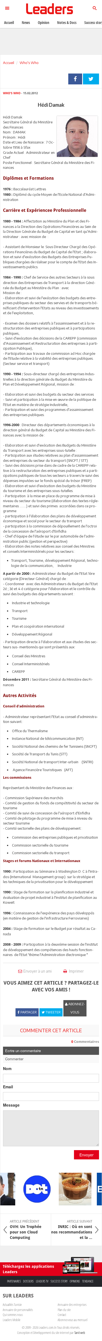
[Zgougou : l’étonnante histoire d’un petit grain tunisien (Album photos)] (72, 1189)
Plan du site (64, 1309)
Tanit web (79, 1332)
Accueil (8, 62)
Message (11, 1105)
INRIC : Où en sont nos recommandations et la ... (71, 1230)
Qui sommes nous (13, 1314)
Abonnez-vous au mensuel (72, 1319)
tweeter (91, 79)
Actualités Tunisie (12, 1304)
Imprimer (76, 971)
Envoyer (86, 1154)
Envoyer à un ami (37, 971)
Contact (62, 1314)
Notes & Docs (66, 22)
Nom (7, 1068)
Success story (59, 1281)
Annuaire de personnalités (18, 1309)
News (26, 22)
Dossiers (28, 1281)
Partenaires (14, 1281)
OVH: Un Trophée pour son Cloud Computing (25, 1230)
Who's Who (29, 62)
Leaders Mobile (11, 1319)
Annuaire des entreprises (72, 1304)
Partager (75, 79)
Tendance (88, 1281)
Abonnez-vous (76, 1008)
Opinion (43, 22)
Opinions (75, 1281)
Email (8, 1086)
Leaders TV (42, 1281)
